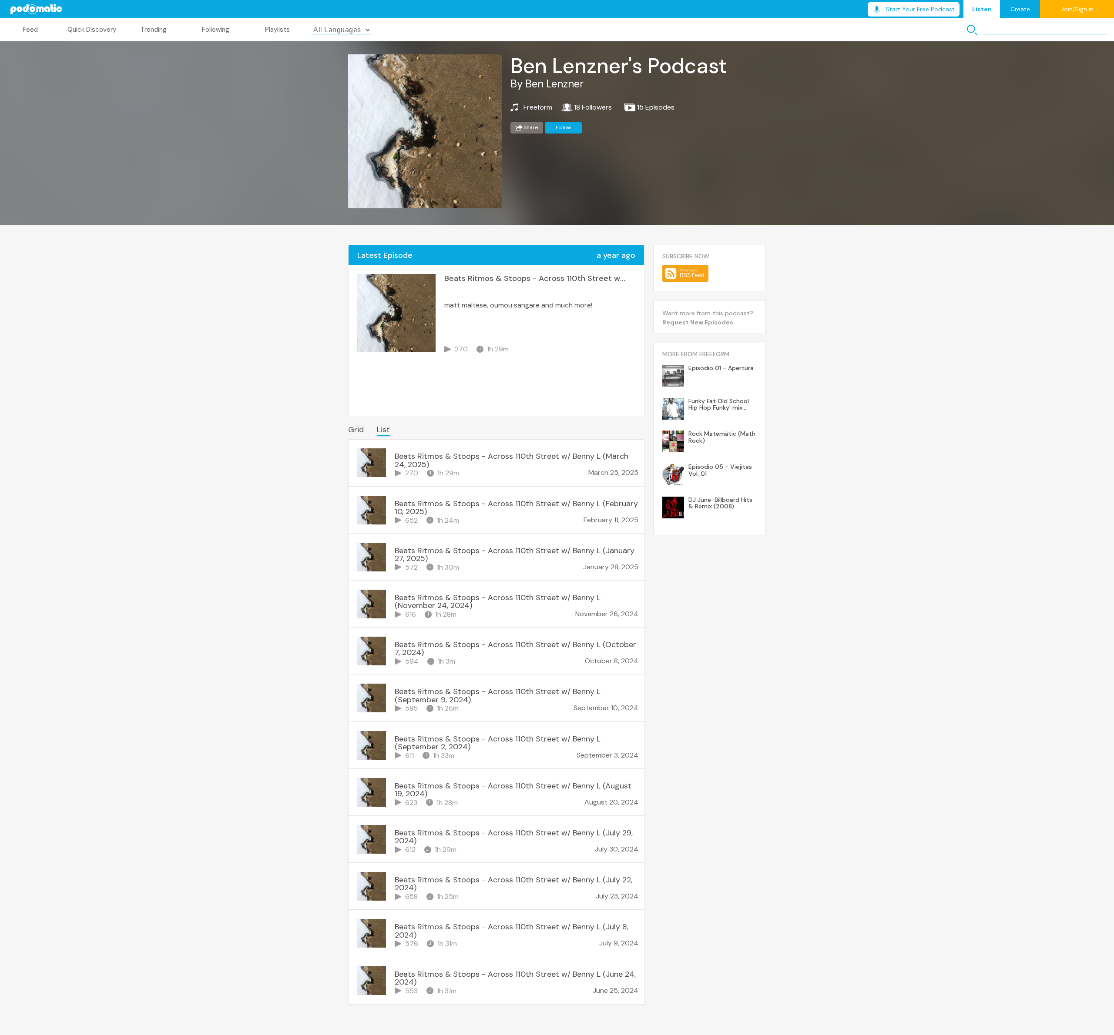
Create (1020, 9)
